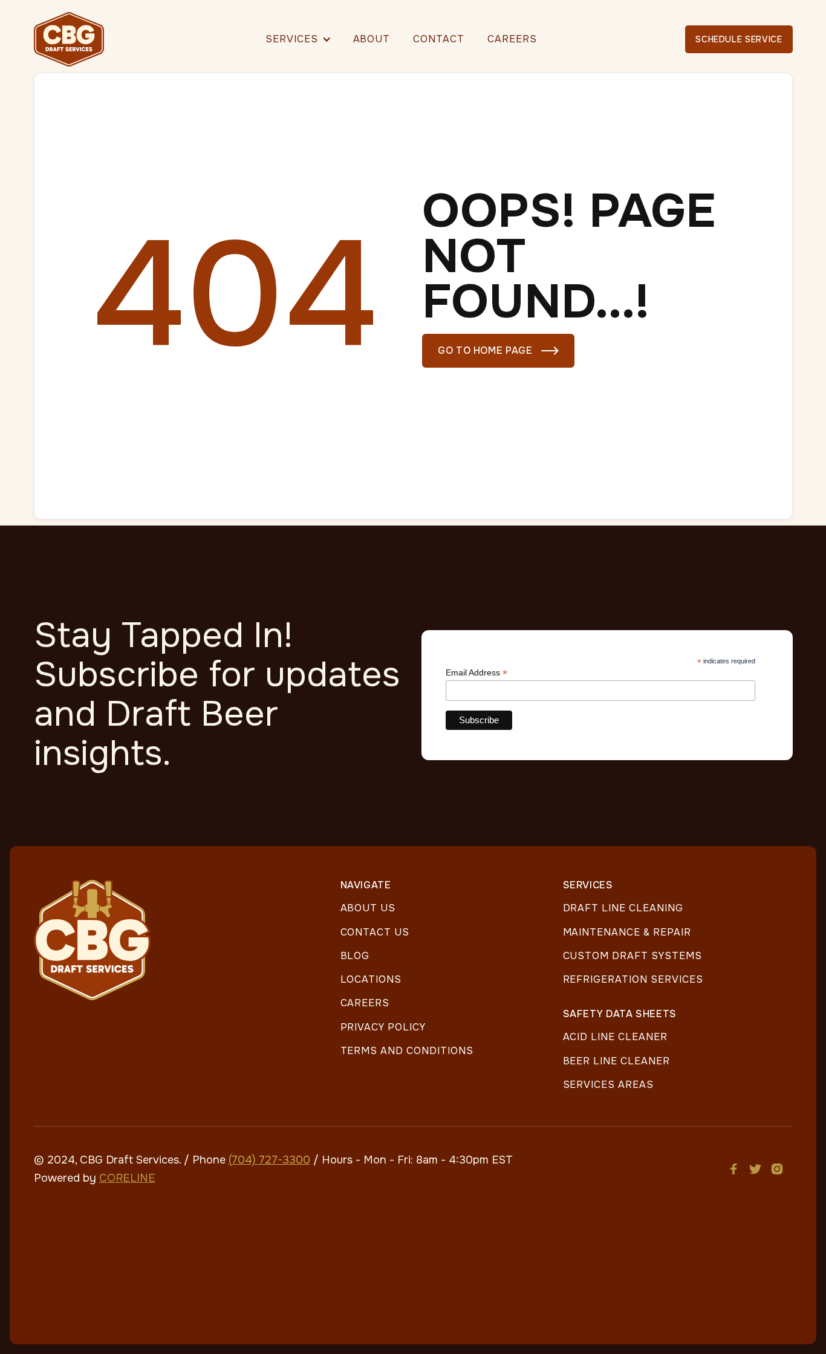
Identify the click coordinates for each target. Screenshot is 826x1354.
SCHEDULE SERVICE (738, 39)
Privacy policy (383, 1027)
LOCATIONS (371, 979)
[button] (297, 39)
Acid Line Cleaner (615, 1036)
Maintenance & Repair (627, 932)
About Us (368, 908)
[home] (75, 39)
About (372, 39)
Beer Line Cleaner (616, 1061)
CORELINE (127, 1178)
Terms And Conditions (406, 1050)
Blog (355, 955)
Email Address (476, 673)
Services (291, 39)
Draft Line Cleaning (623, 908)
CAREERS (512, 39)
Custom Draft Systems (632, 955)
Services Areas (608, 1084)
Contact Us (375, 932)
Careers (365, 1003)
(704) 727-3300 (269, 1160)
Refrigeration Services (633, 979)
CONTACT (438, 39)
